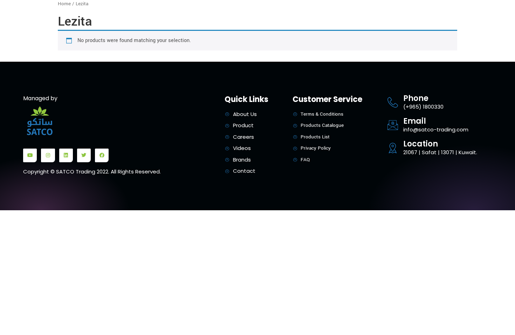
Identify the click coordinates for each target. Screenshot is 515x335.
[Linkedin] (66, 155)
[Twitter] (84, 155)
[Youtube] (30, 155)
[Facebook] (102, 155)
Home (64, 3)
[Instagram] (48, 155)
